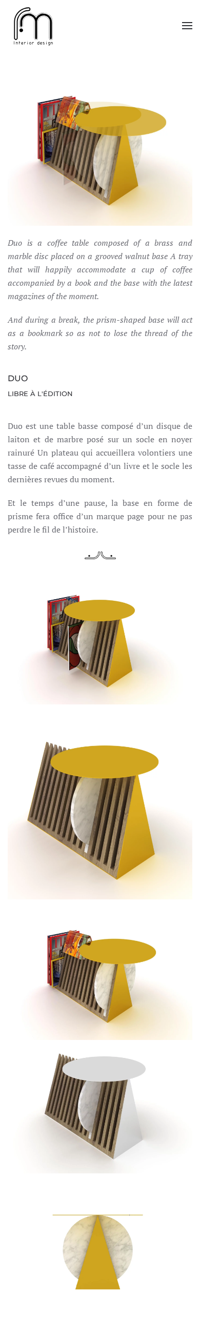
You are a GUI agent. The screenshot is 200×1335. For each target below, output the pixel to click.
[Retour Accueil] (33, 25)
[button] (187, 25)
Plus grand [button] (100, 639)
